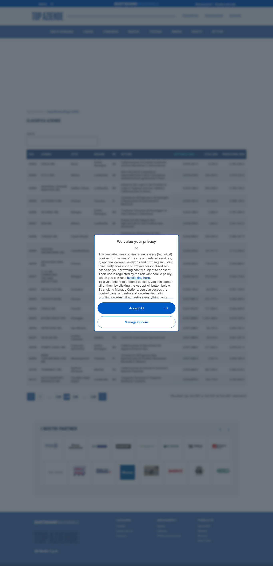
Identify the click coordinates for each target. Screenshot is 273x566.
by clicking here (138, 278)
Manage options (136, 322)
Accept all (136, 308)
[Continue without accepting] (136, 248)
